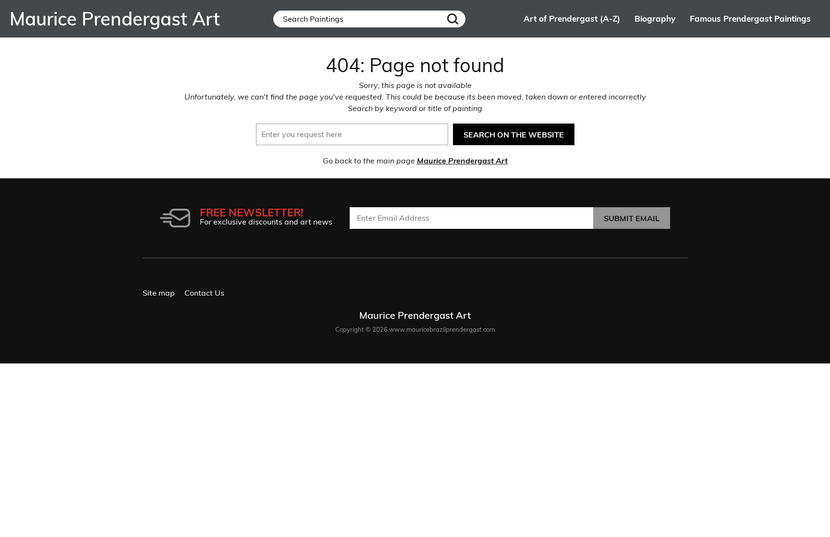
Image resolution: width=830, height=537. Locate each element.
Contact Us (204, 293)
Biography (655, 18)
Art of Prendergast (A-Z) (572, 18)
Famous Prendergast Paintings (750, 18)
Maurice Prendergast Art (462, 160)
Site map (159, 293)
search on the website (514, 134)
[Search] (453, 19)
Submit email (631, 218)
